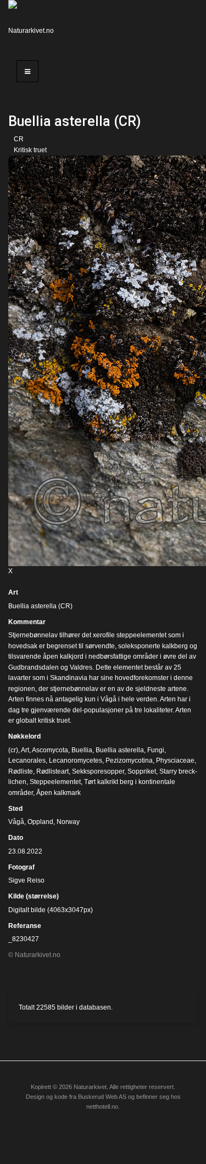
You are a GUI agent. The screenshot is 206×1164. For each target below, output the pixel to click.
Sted (15, 809)
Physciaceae (175, 760)
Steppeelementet (55, 782)
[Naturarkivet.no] (34, 24)
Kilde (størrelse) (33, 896)
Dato (15, 838)
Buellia (81, 750)
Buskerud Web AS (102, 1096)
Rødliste (20, 771)
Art (13, 592)
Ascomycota (50, 750)
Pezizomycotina (129, 760)
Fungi (155, 750)
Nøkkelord (24, 736)
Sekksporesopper (98, 771)
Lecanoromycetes (75, 760)
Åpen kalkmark (58, 793)
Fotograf (21, 867)
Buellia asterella (120, 750)
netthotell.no (102, 1106)
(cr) (13, 750)
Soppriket (141, 771)
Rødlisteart (52, 771)
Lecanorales (27, 760)
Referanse (24, 926)
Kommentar (27, 622)
